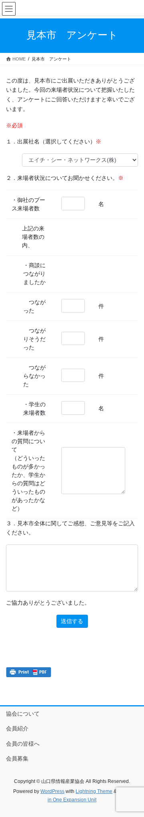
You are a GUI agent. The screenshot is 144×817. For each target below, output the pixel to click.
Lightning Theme (94, 791)
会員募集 (17, 758)
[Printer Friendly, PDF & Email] (28, 672)
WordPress (52, 791)
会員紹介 (17, 728)
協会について (23, 713)
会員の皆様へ (23, 743)
